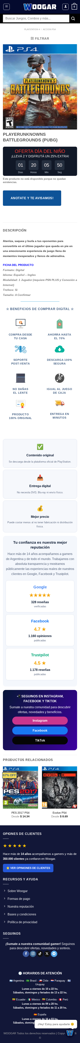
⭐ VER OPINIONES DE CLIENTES (28, 867)
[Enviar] (73, 18)
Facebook (40, 730)
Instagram (40, 720)
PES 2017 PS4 (20, 812)
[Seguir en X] (47, 954)
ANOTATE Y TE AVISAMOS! (32, 198)
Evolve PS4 (60, 812)
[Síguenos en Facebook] (26, 954)
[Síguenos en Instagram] (33, 954)
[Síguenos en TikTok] (40, 954)
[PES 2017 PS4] (20, 787)
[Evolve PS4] (59, 787)
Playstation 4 (32, 29)
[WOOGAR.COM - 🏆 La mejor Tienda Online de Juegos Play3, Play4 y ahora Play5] (40, 7)
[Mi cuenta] (65, 7)
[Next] (77, 795)
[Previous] (3, 795)
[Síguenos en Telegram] (54, 954)
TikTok (40, 740)
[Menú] (6, 7)
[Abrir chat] (70, 1033)
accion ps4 (49, 29)
